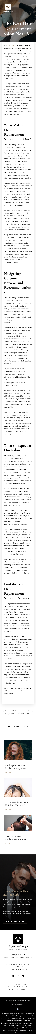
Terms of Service (18, 1030)
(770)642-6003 (18, 955)
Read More (8, 772)
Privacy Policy (7, 1030)
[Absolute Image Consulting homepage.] (8, 8)
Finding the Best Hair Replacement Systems (15, 767)
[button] (33, 8)
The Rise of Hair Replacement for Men (15, 838)
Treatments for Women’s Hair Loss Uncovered (16, 804)
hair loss (11, 45)
